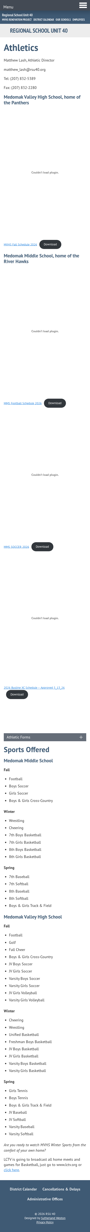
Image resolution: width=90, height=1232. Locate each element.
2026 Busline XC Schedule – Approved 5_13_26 (34, 688)
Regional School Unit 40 (17, 15)
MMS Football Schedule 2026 (23, 403)
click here (11, 1169)
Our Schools (63, 20)
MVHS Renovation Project (17, 20)
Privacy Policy (45, 1222)
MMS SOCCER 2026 (16, 547)
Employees (79, 20)
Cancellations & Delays (61, 1189)
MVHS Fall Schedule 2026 (20, 244)
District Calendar (43, 20)
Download (50, 244)
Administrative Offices (45, 1199)
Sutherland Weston (53, 1218)
